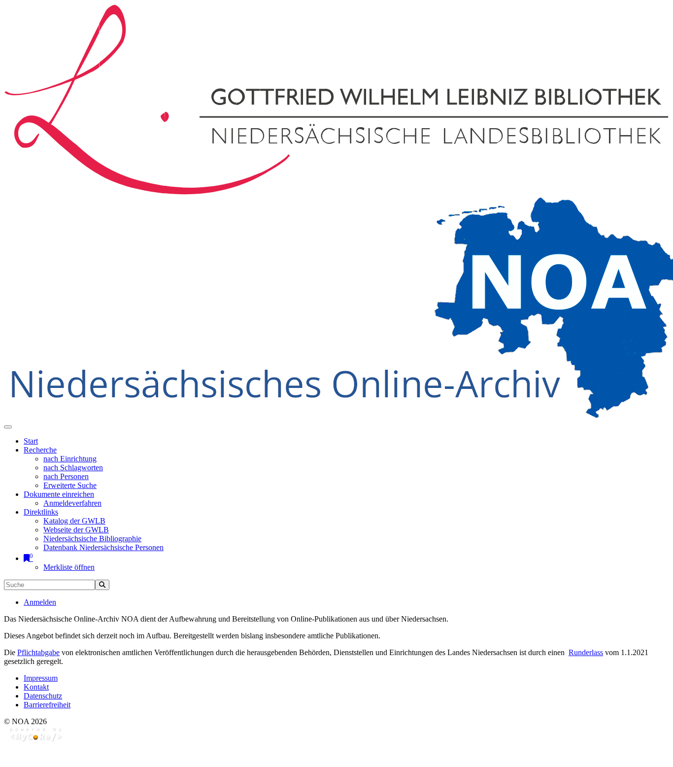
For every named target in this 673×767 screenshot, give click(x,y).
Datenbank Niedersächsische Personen (103, 547)
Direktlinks (41, 512)
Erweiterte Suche (70, 485)
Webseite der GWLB (76, 529)
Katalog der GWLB (74, 521)
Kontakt (36, 687)
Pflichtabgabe (38, 652)
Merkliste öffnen (69, 567)
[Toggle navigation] (8, 426)
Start (31, 441)
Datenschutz (43, 696)
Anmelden (40, 602)
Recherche (40, 450)
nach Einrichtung (70, 458)
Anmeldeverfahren (72, 503)
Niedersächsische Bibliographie (92, 538)
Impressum (41, 678)
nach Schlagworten (73, 467)
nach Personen (66, 476)
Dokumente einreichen (59, 494)
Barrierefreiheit (47, 704)
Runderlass (586, 652)
